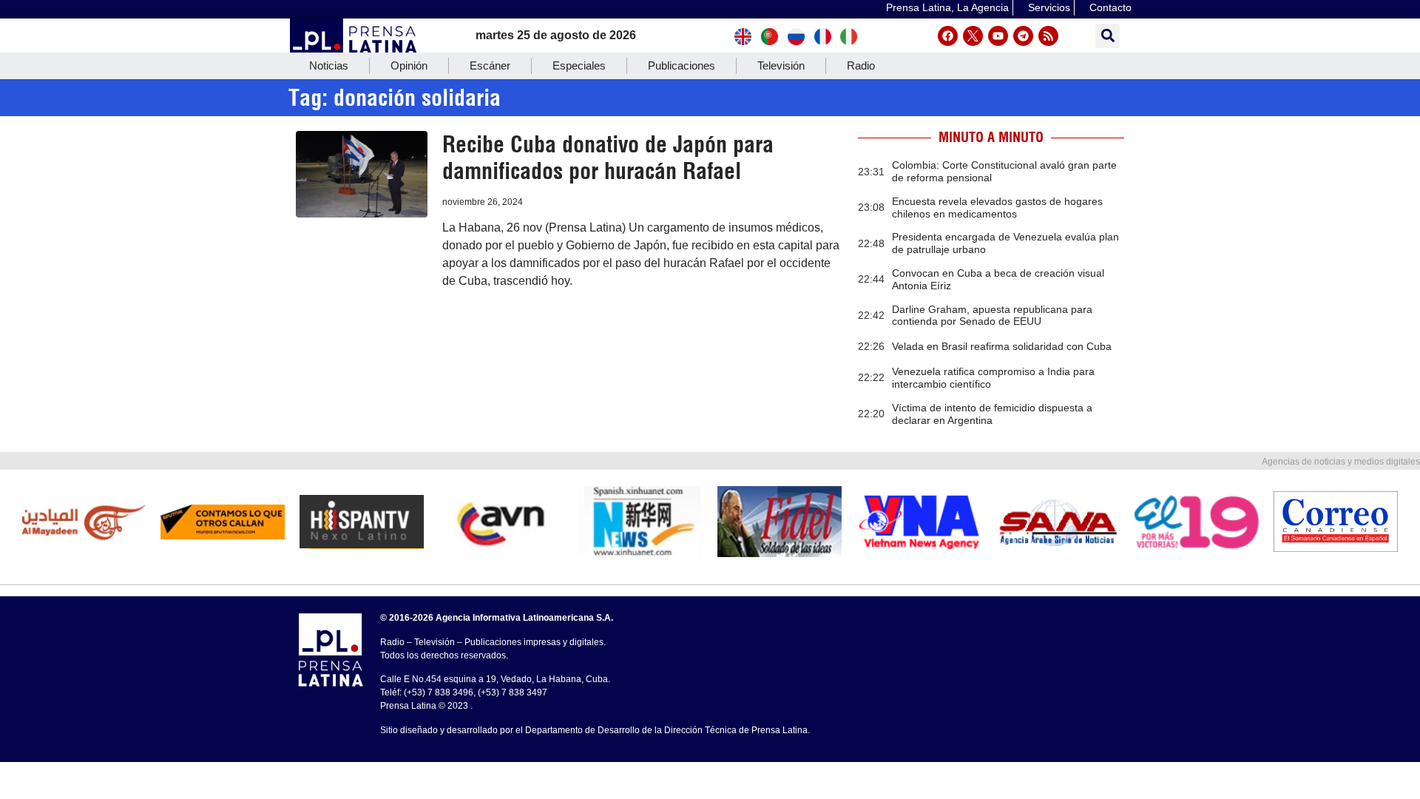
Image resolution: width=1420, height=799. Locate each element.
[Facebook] (948, 36)
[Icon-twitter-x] (973, 36)
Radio (861, 65)
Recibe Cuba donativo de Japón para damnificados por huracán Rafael (608, 157)
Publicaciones (681, 65)
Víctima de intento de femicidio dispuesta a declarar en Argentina (992, 414)
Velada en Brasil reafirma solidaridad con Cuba (1002, 346)
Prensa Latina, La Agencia (947, 7)
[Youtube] (998, 36)
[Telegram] (1023, 36)
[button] (1107, 36)
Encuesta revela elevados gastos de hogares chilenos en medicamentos (997, 207)
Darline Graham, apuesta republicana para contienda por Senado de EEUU (992, 315)
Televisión (781, 65)
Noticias (328, 65)
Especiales (579, 65)
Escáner (490, 65)
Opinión (408, 65)
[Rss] (1048, 36)
